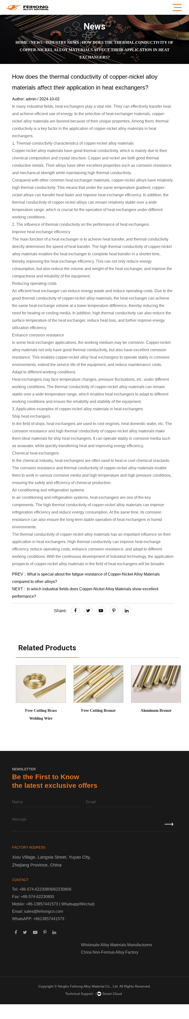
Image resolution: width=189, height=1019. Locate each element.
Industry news (62, 42)
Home (22, 42)
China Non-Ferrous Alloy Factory (109, 952)
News (37, 42)
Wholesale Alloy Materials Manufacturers (116, 945)
